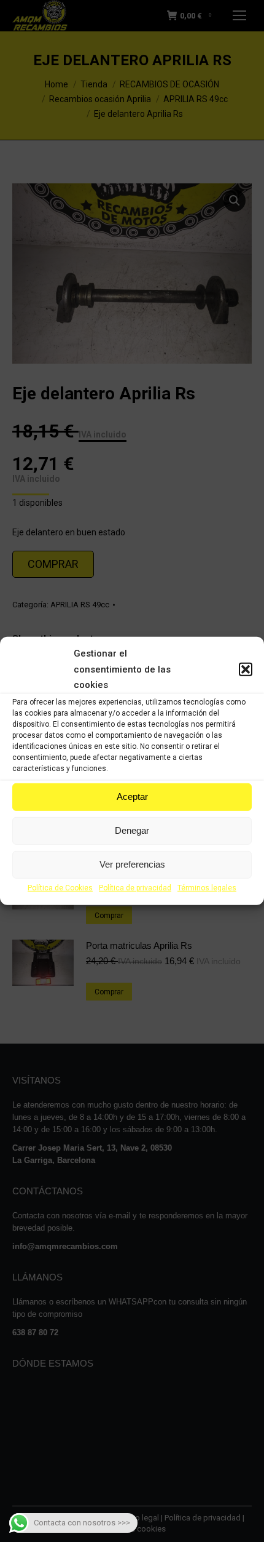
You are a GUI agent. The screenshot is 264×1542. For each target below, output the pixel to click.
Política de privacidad (135, 888)
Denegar (132, 830)
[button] (245, 669)
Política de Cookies (60, 888)
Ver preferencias (132, 864)
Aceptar (132, 796)
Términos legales (206, 888)
